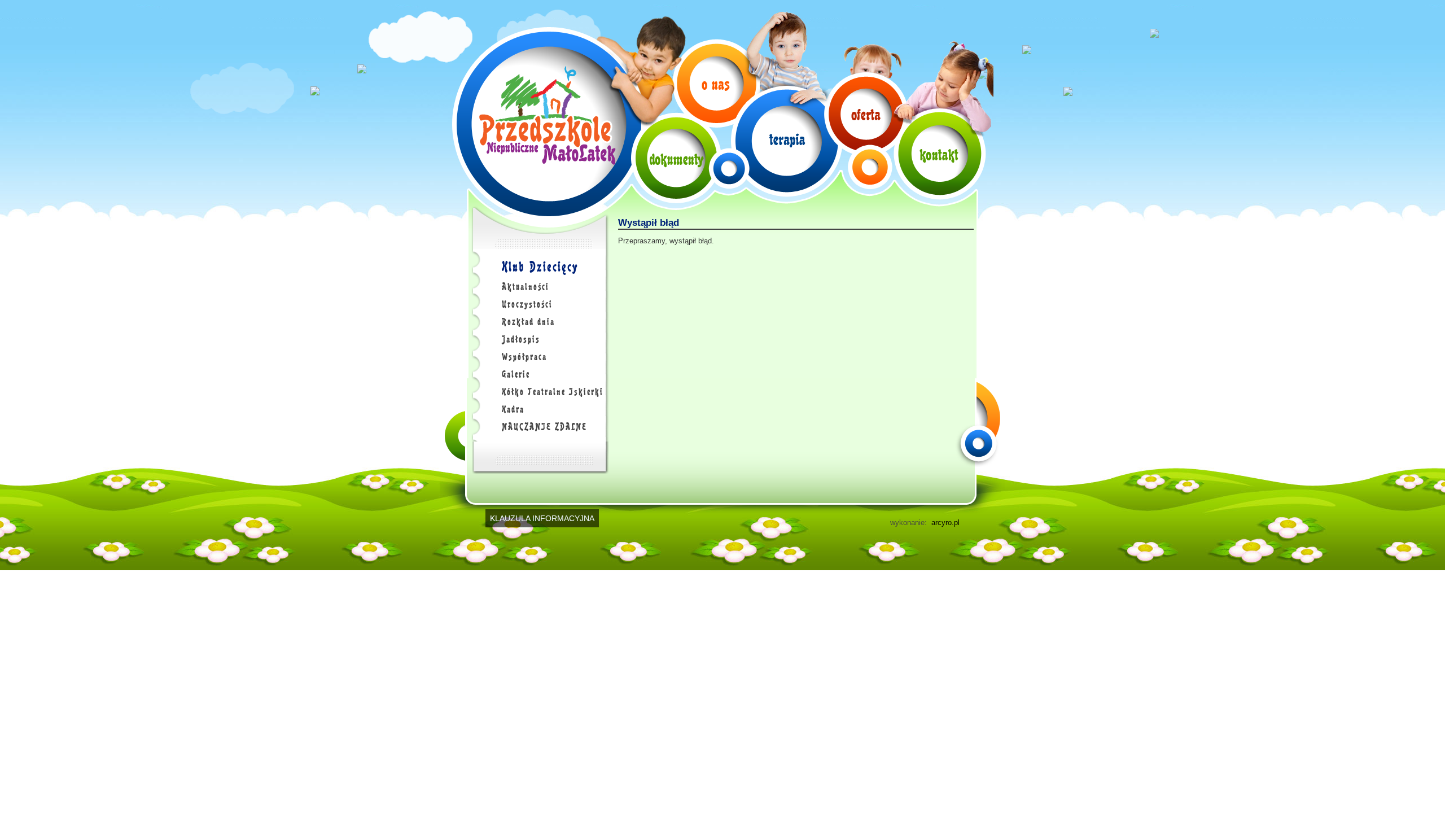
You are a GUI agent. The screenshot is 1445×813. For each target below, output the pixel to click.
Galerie (516, 374)
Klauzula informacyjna (542, 518)
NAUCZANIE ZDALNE (544, 427)
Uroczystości (527, 304)
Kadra (513, 409)
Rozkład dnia (528, 322)
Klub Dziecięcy (540, 266)
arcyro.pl (945, 522)
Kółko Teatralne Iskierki (552, 392)
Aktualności (525, 287)
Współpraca (524, 357)
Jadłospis (521, 339)
